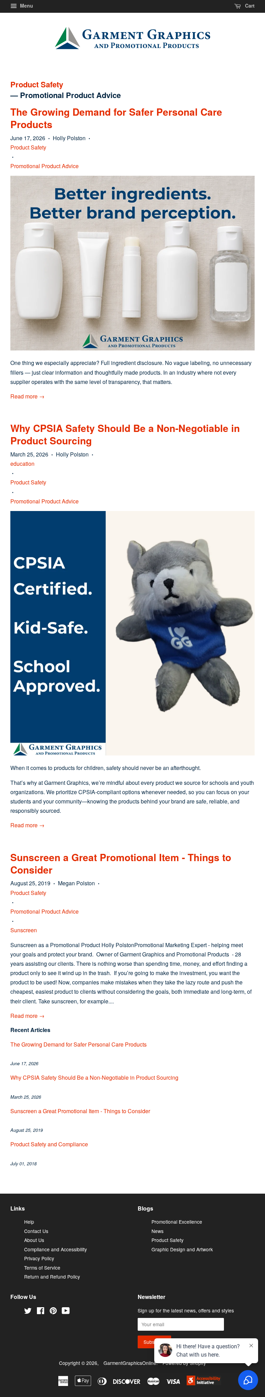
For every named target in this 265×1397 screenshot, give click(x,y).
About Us (34, 1239)
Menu (26, 5)
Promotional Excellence (176, 1221)
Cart (249, 5)
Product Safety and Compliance (49, 1144)
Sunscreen (23, 930)
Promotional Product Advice (44, 166)
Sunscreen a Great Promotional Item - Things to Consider (120, 863)
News (157, 1230)
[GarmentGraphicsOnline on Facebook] (41, 1311)
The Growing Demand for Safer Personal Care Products (116, 118)
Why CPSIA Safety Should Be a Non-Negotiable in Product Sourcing (125, 434)
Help (29, 1221)
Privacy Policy (39, 1258)
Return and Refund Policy (52, 1276)
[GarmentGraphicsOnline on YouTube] (66, 1311)
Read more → (27, 396)
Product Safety (36, 84)
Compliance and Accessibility (55, 1249)
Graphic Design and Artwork (182, 1249)
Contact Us (36, 1230)
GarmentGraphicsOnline (130, 1362)
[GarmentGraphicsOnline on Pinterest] (53, 1311)
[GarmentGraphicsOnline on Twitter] (28, 1311)
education (22, 464)
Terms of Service (42, 1267)
